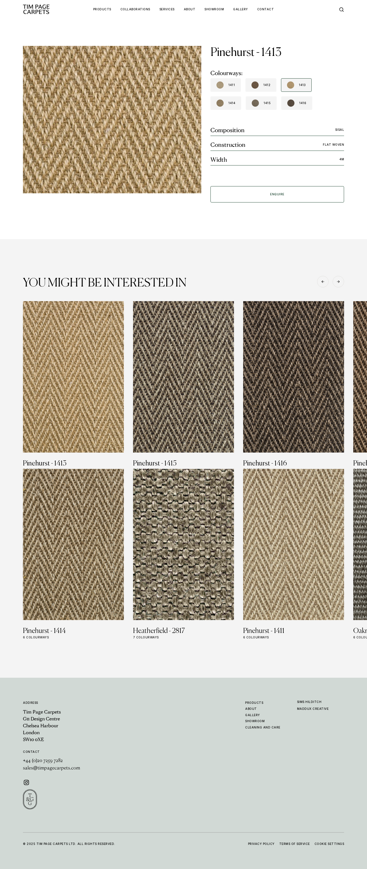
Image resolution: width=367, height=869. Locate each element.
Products (254, 702)
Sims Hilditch (309, 702)
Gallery (252, 715)
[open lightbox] (112, 119)
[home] (47, 9)
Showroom (255, 721)
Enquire (277, 194)
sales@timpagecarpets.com (51, 768)
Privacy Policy (261, 843)
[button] (323, 281)
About (251, 708)
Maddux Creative (313, 708)
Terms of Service (294, 843)
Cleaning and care (262, 727)
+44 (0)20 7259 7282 (43, 761)
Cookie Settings (329, 843)
